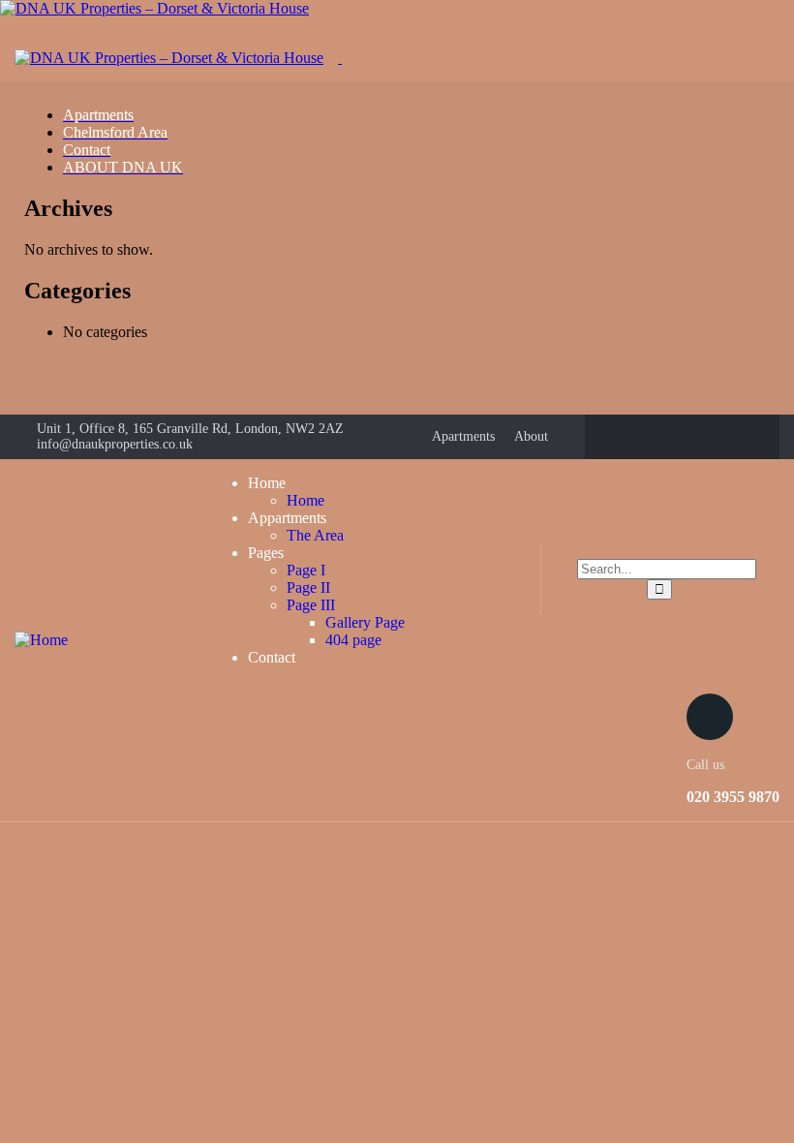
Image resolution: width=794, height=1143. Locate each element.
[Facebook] (625, 437)
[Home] (41, 640)
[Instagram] (701, 437)
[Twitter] (663, 437)
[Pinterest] (739, 437)
